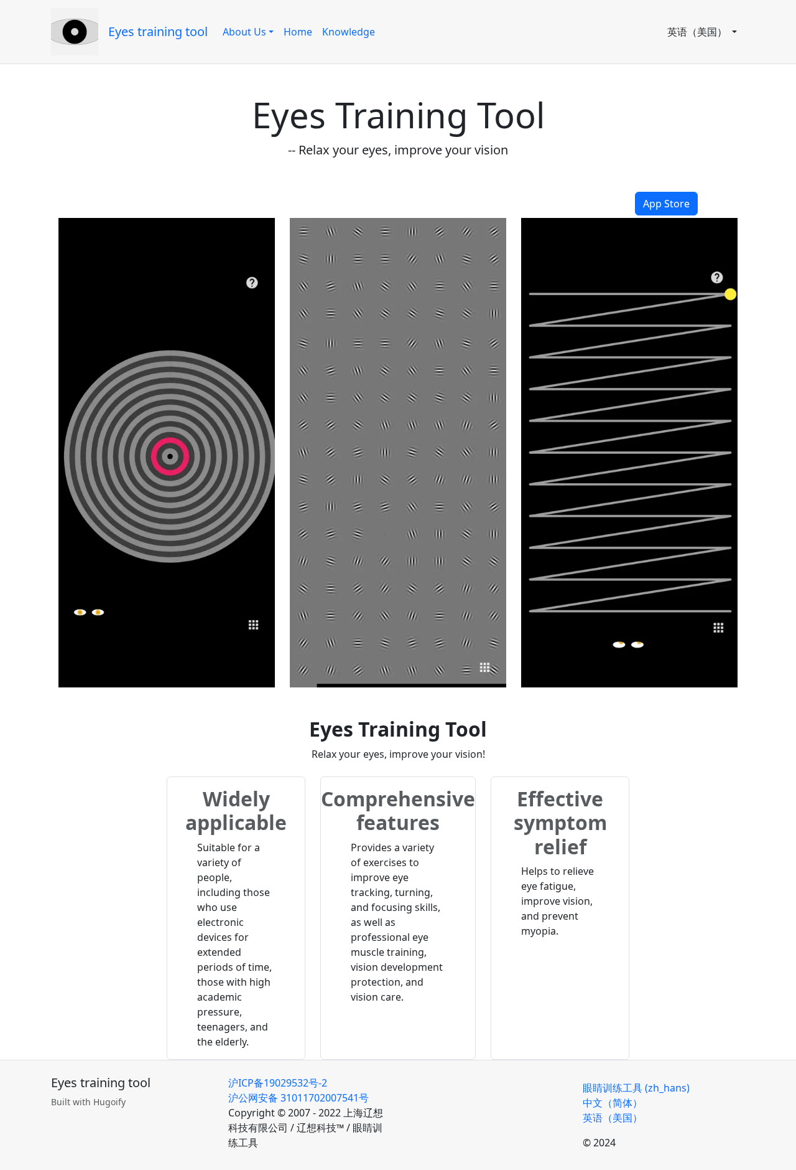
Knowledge (348, 32)
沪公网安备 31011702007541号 (298, 1098)
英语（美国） (698, 32)
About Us (244, 32)
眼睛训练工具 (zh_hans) (636, 1088)
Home (298, 32)
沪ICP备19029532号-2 (277, 1083)
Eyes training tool (158, 31)
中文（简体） (612, 1103)
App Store (666, 203)
